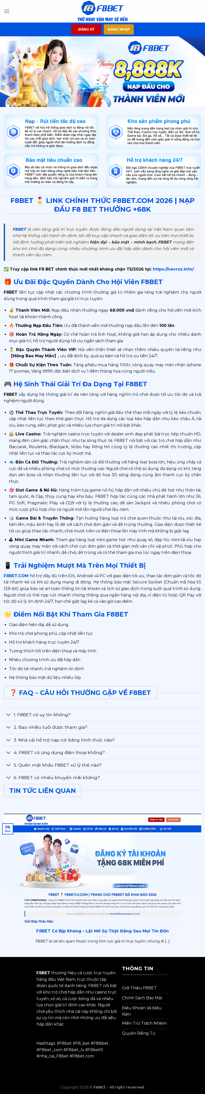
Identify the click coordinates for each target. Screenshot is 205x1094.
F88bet (101, 1043)
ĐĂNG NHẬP (119, 29)
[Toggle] (9, 715)
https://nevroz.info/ (173, 269)
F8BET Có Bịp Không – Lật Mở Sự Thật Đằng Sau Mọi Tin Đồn (102, 930)
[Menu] (7, 11)
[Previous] (10, 72)
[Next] (194, 72)
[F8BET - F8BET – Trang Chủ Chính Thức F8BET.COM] (103, 11)
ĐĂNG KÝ (86, 29)
